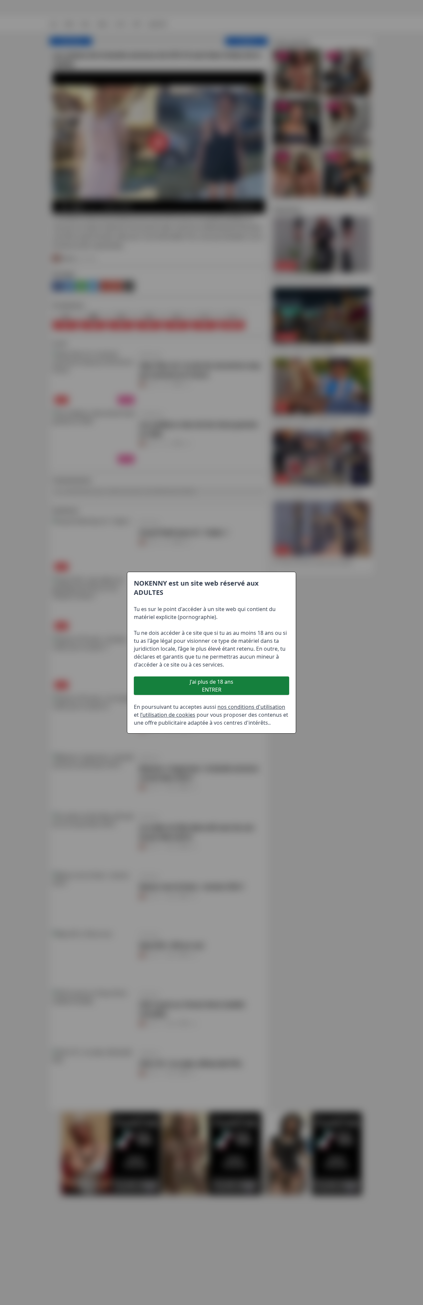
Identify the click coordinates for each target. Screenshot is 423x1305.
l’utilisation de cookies (167, 714)
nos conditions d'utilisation (251, 706)
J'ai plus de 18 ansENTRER (211, 685)
